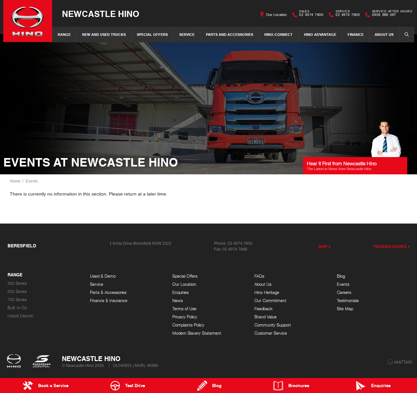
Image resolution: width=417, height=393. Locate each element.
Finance (356, 34)
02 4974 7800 (311, 14)
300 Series (17, 283)
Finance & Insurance (108, 300)
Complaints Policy (188, 325)
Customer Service (270, 333)
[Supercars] (41, 362)
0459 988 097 (392, 14)
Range (64, 34)
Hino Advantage (320, 34)
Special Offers (152, 34)
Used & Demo (103, 276)
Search (406, 34)
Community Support (272, 325)
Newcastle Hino (100, 13)
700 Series (17, 299)
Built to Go (17, 307)
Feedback (263, 308)
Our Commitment (270, 300)
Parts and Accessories (229, 34)
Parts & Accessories (108, 292)
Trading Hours (390, 246)
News (177, 300)
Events (32, 181)
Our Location (276, 15)
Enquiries (180, 292)
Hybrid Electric (20, 315)
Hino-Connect (278, 34)
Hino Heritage (266, 292)
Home (15, 181)
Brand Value (265, 316)
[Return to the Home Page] (15, 362)
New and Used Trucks (104, 34)
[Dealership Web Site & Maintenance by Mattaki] (399, 362)
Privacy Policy (184, 316)
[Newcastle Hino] (27, 21)
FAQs (259, 276)
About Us (384, 34)
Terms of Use (184, 308)
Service (186, 34)
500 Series (17, 291)
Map (323, 246)
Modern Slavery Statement (196, 333)
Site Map (345, 308)
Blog (341, 276)
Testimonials (348, 300)
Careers (344, 292)
